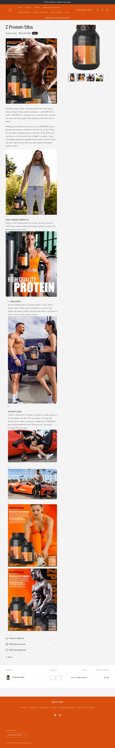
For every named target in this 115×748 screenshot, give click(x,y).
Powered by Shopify (25, 743)
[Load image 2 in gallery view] (81, 77)
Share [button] (10, 657)
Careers (54, 707)
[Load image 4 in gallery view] (100, 77)
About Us (23, 707)
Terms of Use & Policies (86, 707)
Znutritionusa (15, 743)
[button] (97, 10)
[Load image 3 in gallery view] (90, 77)
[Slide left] (65, 77)
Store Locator (44, 707)
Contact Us (33, 707)
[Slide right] (106, 77)
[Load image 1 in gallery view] (72, 77)
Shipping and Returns (67, 707)
